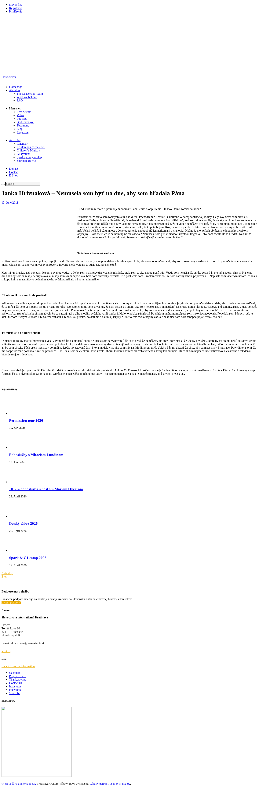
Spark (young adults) (29, 157)
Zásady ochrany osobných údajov (110, 783)
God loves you (25, 122)
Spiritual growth (26, 160)
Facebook (15, 689)
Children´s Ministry (28, 150)
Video (20, 115)
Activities (14, 140)
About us (14, 90)
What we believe (27, 97)
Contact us (15, 683)
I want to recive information (18, 666)
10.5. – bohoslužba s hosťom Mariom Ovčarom (46, 489)
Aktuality (7, 573)
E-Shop (13, 175)
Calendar (22, 143)
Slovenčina (15, 4)
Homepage (15, 86)
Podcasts (22, 118)
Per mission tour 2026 (26, 420)
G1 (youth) (23, 153)
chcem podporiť (11, 602)
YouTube (14, 693)
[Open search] (3, 184)
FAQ (20, 100)
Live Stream (24, 111)
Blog (20, 128)
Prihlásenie (15, 11)
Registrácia (15, 8)
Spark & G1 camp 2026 (27, 558)
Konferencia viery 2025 (31, 147)
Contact (13, 172)
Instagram (15, 686)
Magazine (22, 132)
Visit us (6, 651)
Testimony (23, 125)
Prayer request (17, 676)
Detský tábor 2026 (23, 523)
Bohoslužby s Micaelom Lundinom (36, 455)
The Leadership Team (30, 93)
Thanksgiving (17, 679)
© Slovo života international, (19, 783)
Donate (13, 168)
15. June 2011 (10, 202)
